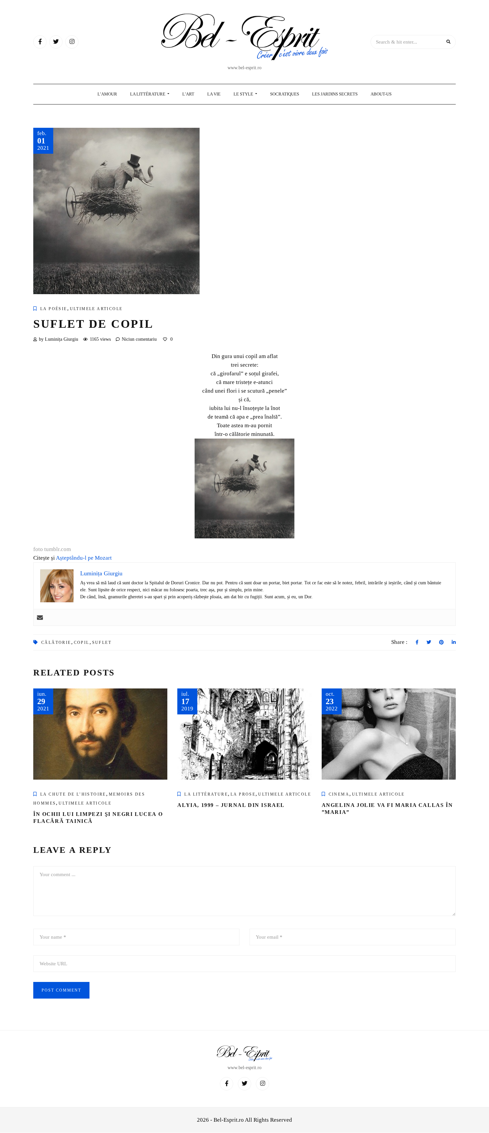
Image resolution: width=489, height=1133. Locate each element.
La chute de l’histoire (73, 794)
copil (81, 642)
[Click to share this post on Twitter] (428, 642)
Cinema (339, 794)
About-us (381, 94)
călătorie (56, 642)
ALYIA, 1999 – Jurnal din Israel (231, 805)
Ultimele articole (96, 308)
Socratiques (284, 94)
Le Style (244, 94)
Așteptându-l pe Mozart (84, 558)
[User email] (40, 617)
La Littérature (148, 94)
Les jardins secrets (335, 94)
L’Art (188, 94)
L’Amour (107, 94)
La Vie (214, 94)
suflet (101, 642)
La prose (243, 794)
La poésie (53, 308)
